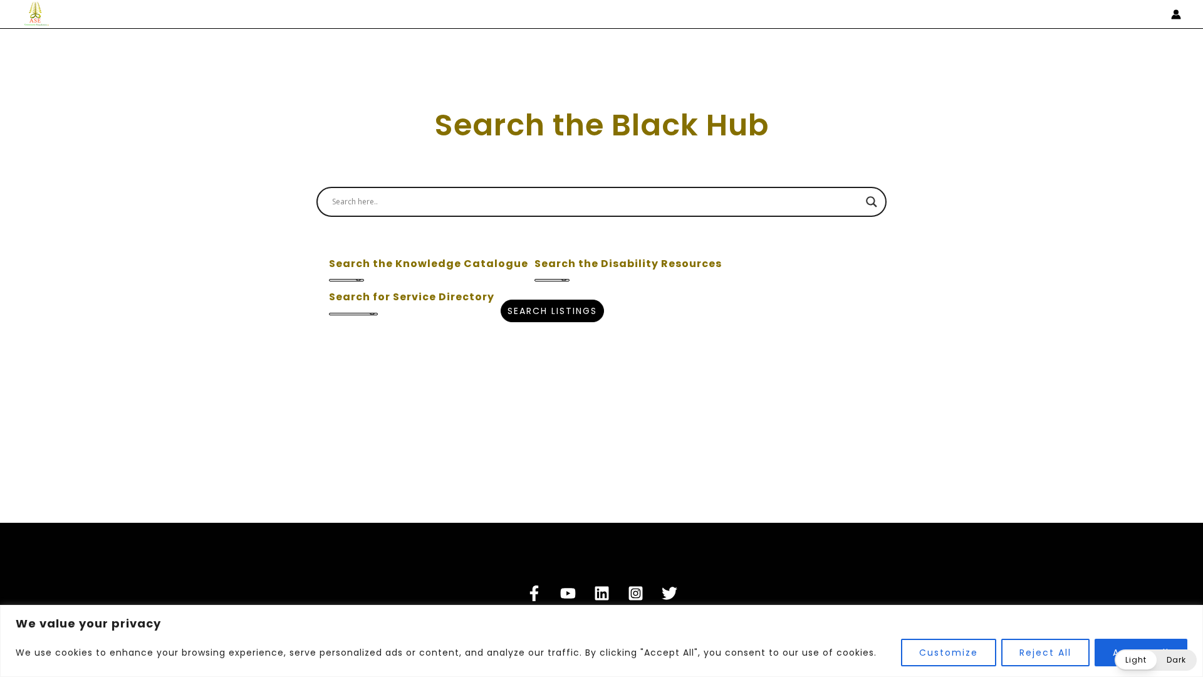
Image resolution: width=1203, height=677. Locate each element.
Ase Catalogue (565, 14)
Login (1157, 14)
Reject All (1045, 652)
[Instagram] (635, 593)
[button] (1156, 660)
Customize (948, 652)
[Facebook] (534, 593)
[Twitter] (669, 593)
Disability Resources (605, 14)
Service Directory (584, 14)
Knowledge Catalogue (627, 14)
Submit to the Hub (647, 14)
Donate (664, 14)
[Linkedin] (602, 593)
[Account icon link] (1176, 14)
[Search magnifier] (871, 202)
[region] (601, 641)
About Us (549, 14)
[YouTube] (568, 593)
